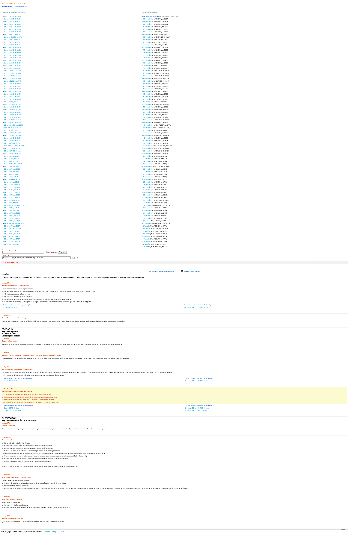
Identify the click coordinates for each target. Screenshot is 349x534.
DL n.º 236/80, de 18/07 (12, 226)
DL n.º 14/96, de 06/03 (11, 177)
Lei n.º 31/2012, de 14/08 (12, 94)
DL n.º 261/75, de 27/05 (12, 241)
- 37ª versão (146, 153)
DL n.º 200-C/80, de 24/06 (12, 228)
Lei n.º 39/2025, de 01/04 (12, 19)
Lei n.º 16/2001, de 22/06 (12, 153)
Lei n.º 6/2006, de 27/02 (12, 130)
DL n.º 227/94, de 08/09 (12, 190)
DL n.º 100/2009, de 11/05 (12, 109)
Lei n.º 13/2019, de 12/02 (12, 50)
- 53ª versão (146, 112)
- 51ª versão (146, 117)
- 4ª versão (146, 239)
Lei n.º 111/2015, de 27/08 (12, 81)
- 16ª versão (146, 208)
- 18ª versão (146, 203)
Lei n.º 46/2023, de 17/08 (12, 29)
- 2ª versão (146, 244)
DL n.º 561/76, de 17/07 (12, 239)
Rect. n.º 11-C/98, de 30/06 (13, 164)
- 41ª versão (146, 143)
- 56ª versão (146, 104)
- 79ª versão (146, 45)
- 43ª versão (146, 138)
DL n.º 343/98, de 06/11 (12, 159)
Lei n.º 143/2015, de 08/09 (12, 73)
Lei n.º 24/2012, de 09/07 (12, 96)
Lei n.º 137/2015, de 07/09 (12, 76)
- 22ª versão (146, 192)
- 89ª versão (146, 19)
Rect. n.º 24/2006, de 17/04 (13, 127)
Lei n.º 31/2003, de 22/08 (12, 138)
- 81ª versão (146, 39)
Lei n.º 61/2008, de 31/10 (12, 115)
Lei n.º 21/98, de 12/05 (11, 166)
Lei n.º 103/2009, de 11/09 (12, 104)
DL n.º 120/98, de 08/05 (12, 169)
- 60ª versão (146, 94)
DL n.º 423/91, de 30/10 (12, 195)
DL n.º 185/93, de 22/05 (12, 192)
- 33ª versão (146, 164)
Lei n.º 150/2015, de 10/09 (12, 71)
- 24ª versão (146, 187)
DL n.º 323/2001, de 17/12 (12, 143)
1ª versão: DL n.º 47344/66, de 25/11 (197, 307)
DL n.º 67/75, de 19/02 (11, 244)
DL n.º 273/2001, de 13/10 (12, 148)
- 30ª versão (146, 171)
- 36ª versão (146, 156)
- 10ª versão (146, 223)
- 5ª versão (146, 236)
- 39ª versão (146, 148)
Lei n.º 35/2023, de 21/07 (12, 32)
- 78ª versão (146, 47)
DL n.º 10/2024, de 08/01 (12, 24)
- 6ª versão (146, 234)
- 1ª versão (146, 247)
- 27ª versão (146, 179)
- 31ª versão (146, 169)
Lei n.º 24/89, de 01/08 (11, 203)
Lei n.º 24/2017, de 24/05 (12, 63)
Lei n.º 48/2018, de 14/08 (12, 58)
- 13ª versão (146, 215)
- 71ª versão (146, 65)
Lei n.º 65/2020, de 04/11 (12, 45)
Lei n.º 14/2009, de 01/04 (12, 112)
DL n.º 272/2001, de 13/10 (12, 151)
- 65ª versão (146, 81)
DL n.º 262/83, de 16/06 (12, 218)
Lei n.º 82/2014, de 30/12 (12, 83)
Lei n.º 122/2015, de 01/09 (12, 78)
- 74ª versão (146, 58)
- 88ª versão (146, 21)
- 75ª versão (146, 55)
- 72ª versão (146, 63)
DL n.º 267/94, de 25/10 (12, 187)
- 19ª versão (146, 200)
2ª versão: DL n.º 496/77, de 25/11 (196, 410)
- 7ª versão (146, 231)
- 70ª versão (146, 68)
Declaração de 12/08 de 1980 (14, 223)
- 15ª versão (146, 210)
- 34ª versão (146, 161)
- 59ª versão (146, 96)
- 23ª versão (146, 190)
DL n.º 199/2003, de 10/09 (12, 135)
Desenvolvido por (53, 531)
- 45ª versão (146, 133)
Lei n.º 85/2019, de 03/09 (12, 47)
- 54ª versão (146, 109)
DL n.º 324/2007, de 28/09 (12, 120)
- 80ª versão (146, 42)
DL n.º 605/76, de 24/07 (12, 236)
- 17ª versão (146, 205)
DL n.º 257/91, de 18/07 (12, 197)
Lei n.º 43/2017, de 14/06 (12, 60)
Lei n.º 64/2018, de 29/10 (12, 52)
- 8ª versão (146, 228)
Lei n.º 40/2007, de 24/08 (12, 122)
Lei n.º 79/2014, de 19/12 (12, 86)
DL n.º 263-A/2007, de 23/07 (13, 125)
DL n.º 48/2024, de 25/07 (12, 21)
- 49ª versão (146, 122)
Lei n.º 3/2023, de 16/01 (12, 34)
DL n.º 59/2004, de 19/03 (12, 133)
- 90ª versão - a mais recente (151, 16)
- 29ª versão (146, 174)
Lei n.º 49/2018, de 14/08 (12, 55)
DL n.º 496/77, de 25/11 (12, 231)
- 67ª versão (146, 76)
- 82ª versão (146, 37)
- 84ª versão (146, 32)
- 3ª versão (146, 241)
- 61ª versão (146, 91)
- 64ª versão (146, 83)
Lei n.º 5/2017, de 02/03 (12, 68)
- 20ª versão (146, 197)
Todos (77, 258)
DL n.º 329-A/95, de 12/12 (12, 179)
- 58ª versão (146, 99)
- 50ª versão (146, 120)
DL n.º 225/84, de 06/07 (12, 215)
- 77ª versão (146, 50)
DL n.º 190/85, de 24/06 (12, 213)
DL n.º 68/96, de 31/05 (11, 174)
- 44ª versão (146, 135)
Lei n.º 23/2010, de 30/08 (12, 99)
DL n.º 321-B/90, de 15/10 (12, 200)
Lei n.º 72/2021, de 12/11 (12, 42)
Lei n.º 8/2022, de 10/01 (12, 39)
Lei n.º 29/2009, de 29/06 (12, 107)
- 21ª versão (146, 195)
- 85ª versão (146, 29)
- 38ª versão (146, 151)
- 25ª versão (146, 184)
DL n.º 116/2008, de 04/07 (12, 117)
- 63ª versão (146, 86)
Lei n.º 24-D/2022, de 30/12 (13, 37)
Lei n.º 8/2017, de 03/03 (12, 65)
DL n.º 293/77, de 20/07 (12, 234)
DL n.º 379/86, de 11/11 (11, 208)
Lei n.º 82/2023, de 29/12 (12, 27)
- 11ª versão (146, 221)
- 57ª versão (146, 102)
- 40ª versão (146, 146)
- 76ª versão (146, 52)
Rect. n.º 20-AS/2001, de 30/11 (14, 146)
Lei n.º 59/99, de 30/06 (11, 156)
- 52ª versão (146, 115)
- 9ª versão (146, 226)
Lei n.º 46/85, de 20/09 (11, 210)
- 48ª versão (146, 125)
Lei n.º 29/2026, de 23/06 (12, 16)
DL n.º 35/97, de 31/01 (11, 171)
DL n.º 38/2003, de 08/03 (12, 140)
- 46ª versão (146, 130)
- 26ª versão (146, 182)
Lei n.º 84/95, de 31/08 (11, 182)
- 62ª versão (146, 89)
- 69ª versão (146, 71)
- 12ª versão (146, 218)
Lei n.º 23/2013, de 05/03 (12, 89)
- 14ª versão (146, 213)
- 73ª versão (146, 60)
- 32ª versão (146, 166)
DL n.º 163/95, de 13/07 (12, 184)
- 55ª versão (146, 107)
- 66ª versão (146, 78)
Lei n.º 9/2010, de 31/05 (12, 102)
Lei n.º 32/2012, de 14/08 (12, 91)
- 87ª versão (146, 24)
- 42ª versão (146, 140)
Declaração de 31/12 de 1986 (14, 205)
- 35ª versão (146, 159)
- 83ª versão (146, 34)
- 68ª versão (146, 73)
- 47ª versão (146, 127)
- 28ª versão (146, 177)
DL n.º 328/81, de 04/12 (12, 221)
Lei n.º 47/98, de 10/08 (11, 161)
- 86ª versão (146, 27)
